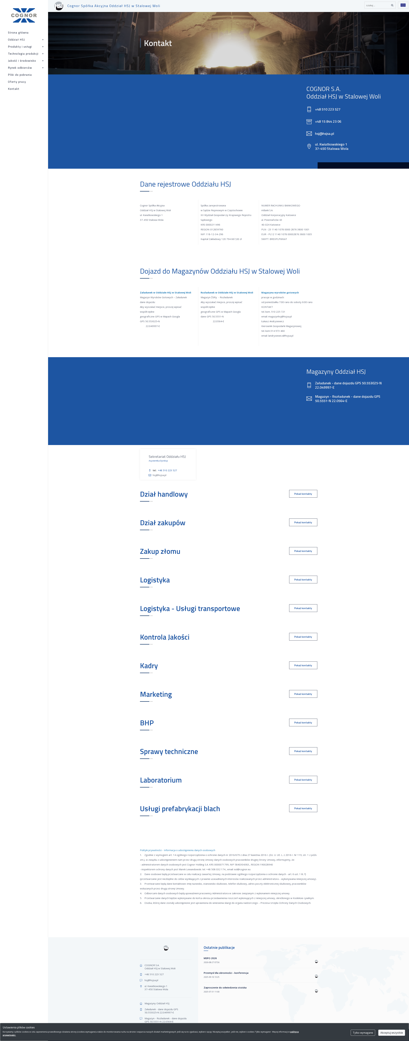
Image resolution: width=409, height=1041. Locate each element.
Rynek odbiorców (20, 68)
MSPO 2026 (210, 958)
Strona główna (18, 33)
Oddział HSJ (16, 40)
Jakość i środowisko (22, 61)
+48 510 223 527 (167, 470)
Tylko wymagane (363, 1032)
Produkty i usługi (20, 47)
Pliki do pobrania (20, 75)
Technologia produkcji (23, 54)
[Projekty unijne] (403, 5)
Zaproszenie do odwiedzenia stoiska (225, 987)
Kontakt (13, 89)
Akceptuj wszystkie (391, 1032)
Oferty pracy (17, 82)
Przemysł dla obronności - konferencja (226, 972)
